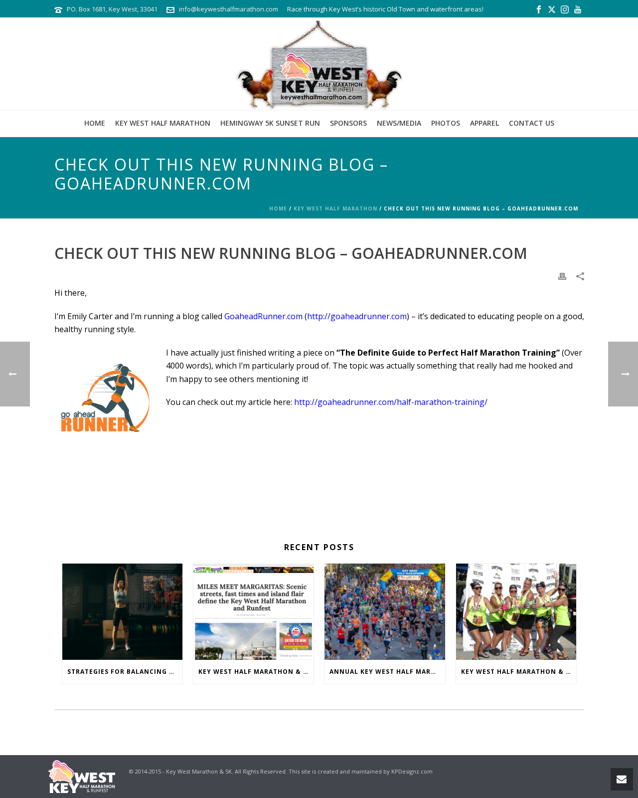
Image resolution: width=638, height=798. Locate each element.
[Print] (562, 275)
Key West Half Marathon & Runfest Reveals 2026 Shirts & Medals (518, 671)
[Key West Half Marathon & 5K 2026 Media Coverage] (253, 611)
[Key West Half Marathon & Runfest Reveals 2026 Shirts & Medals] (516, 611)
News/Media (399, 123)
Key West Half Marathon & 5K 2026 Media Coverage (256, 671)
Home (94, 123)
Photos (445, 123)
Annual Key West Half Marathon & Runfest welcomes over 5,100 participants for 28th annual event (387, 671)
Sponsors (348, 123)
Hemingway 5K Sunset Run (270, 123)
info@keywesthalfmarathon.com (228, 8)
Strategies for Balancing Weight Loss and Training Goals (124, 671)
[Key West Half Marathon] (319, 63)
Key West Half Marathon (162, 123)
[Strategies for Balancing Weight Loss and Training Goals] (122, 611)
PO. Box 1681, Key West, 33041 (112, 8)
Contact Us (531, 123)
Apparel (484, 123)
